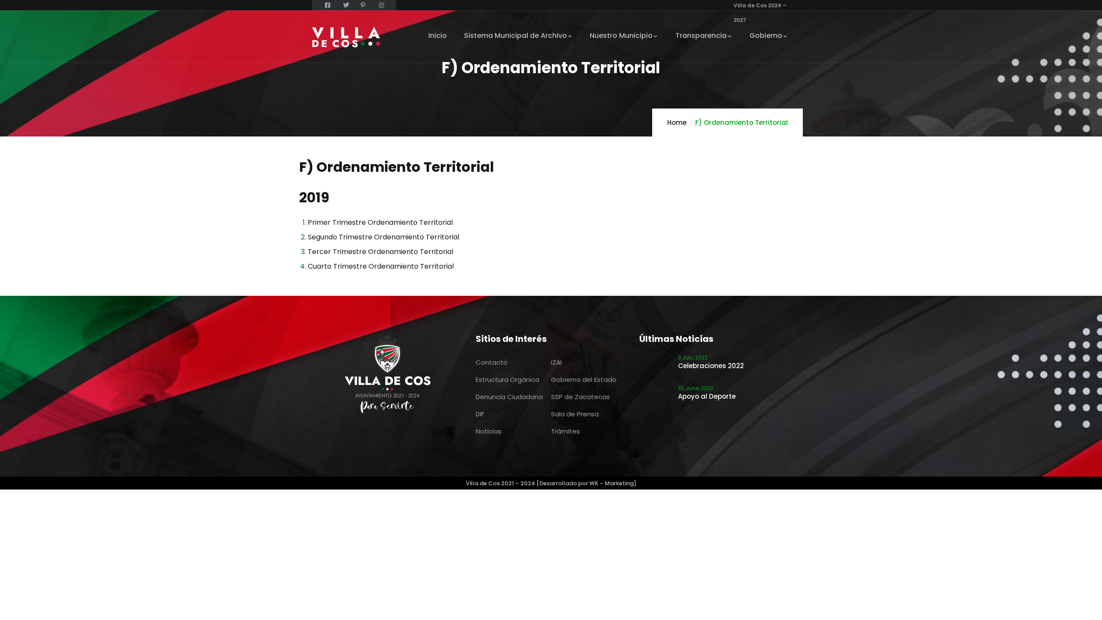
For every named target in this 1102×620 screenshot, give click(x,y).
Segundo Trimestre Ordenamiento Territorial (384, 237)
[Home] (346, 37)
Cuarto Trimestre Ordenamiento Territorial (381, 266)
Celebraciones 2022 (711, 365)
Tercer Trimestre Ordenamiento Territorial (381, 252)
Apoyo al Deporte (707, 396)
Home (677, 122)
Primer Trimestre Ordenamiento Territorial (380, 222)
